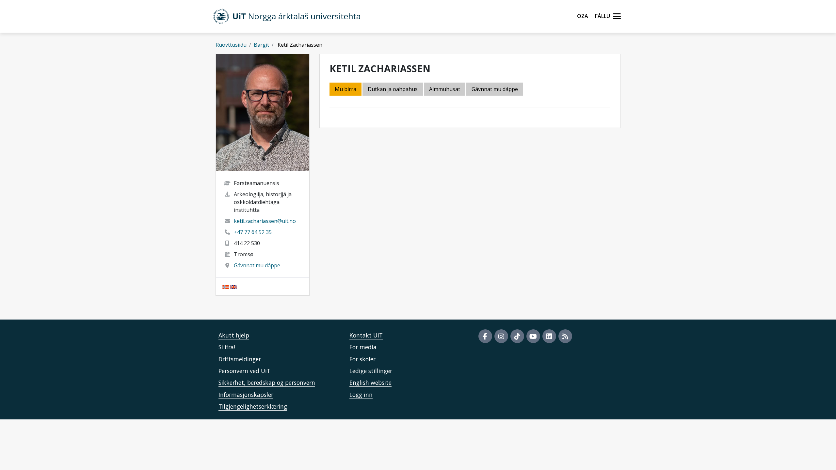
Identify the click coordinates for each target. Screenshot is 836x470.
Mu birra (345, 89)
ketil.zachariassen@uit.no (265, 221)
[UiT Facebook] (485, 336)
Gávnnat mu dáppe (257, 265)
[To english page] (233, 286)
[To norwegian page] (225, 286)
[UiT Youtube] (533, 336)
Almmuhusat (444, 89)
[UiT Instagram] (501, 336)
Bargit (261, 44)
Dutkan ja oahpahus (393, 89)
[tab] (445, 90)
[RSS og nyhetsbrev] (565, 336)
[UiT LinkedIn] (549, 336)
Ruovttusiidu (231, 44)
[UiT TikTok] (517, 336)
